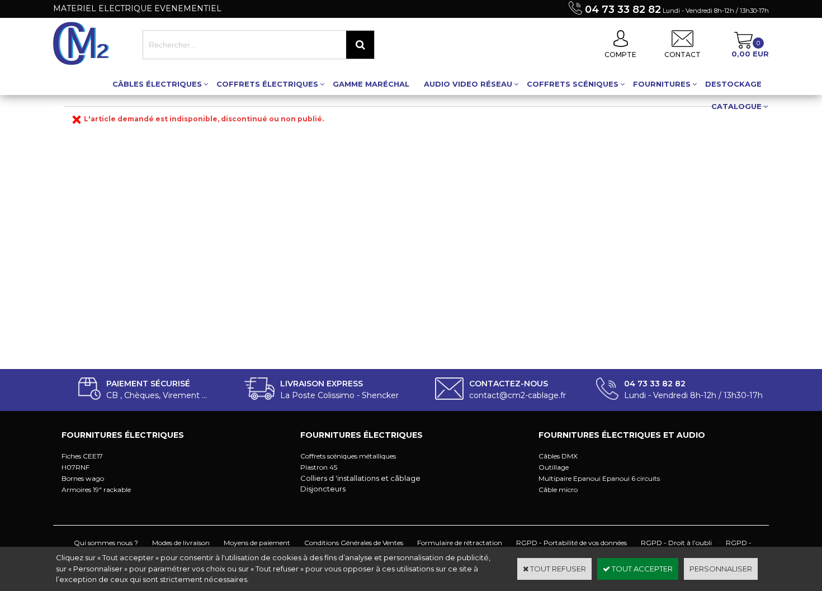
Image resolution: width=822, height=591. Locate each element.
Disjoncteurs (323, 488)
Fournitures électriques (123, 435)
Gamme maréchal (371, 83)
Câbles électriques (157, 83)
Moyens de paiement (257, 542)
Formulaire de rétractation (459, 542)
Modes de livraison (181, 542)
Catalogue (736, 106)
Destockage (733, 83)
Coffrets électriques (267, 83)
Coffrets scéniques (572, 83)
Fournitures (662, 83)
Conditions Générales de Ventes (353, 542)
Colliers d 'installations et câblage (360, 478)
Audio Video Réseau (468, 83)
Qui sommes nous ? (106, 542)
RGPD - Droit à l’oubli (676, 542)
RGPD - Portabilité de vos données (571, 542)
